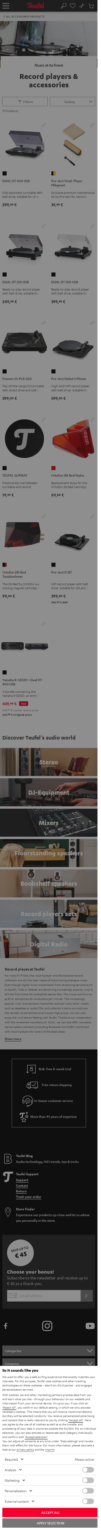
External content (17, 1501)
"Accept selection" (36, 1437)
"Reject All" (9, 1407)
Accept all (50, 1512)
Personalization (16, 1491)
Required (11, 1459)
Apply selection (50, 1523)
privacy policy (25, 1449)
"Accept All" (75, 1420)
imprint (49, 1449)
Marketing (12, 1480)
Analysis (10, 1470)
